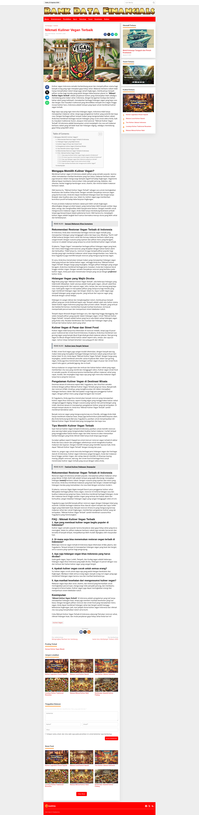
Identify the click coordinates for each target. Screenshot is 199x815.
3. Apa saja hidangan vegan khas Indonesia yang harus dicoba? (79, 159)
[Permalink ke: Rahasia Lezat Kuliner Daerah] (81, 666)
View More (81, 794)
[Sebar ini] (105, 34)
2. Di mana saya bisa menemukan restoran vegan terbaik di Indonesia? (81, 157)
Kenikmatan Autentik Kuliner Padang (104, 694)
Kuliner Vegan (58, 623)
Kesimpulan (61, 165)
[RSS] (89, 632)
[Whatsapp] (116, 34)
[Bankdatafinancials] (99, 11)
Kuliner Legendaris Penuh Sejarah (56, 674)
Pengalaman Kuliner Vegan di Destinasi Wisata (72, 146)
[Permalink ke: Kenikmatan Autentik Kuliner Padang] (106, 685)
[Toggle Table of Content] (99, 134)
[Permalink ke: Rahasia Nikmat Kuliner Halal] (81, 685)
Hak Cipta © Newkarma (52, 812)
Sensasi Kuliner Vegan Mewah (54, 649)
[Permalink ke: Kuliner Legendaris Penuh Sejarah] (56, 666)
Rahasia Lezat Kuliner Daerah (79, 674)
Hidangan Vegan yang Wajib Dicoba (68, 142)
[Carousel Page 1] (133, 82)
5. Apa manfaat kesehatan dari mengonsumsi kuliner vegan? (78, 163)
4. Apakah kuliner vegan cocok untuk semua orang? (75, 161)
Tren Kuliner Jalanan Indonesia (105, 674)
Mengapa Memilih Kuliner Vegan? (66, 137)
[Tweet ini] (108, 34)
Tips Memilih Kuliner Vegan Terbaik (68, 148)
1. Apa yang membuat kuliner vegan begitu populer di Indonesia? (79, 155)
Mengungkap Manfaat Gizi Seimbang (65, 638)
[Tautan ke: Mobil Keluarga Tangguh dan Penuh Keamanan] (138, 38)
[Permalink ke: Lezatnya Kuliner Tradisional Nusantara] (56, 685)
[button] (153, 2)
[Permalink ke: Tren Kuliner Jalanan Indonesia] (106, 666)
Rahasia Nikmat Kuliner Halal (79, 693)
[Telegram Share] (112, 34)
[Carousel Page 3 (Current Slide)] (138, 82)
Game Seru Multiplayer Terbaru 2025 (105, 638)
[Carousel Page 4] (141, 82)
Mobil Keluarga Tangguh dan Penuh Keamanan (137, 51)
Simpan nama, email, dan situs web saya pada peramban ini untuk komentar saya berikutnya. (79, 734)
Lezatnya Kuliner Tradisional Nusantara (54, 694)
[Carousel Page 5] (143, 82)
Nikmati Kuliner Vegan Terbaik (64, 598)
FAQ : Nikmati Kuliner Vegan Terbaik (69, 153)
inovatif (63, 480)
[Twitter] (85, 632)
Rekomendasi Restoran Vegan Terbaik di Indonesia (73, 139)
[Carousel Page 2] (136, 82)
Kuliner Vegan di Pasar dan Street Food (70, 144)
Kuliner (47, 35)
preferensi (112, 272)
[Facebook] (81, 632)
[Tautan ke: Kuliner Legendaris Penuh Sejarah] (138, 103)
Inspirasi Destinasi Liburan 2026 (137, 77)
